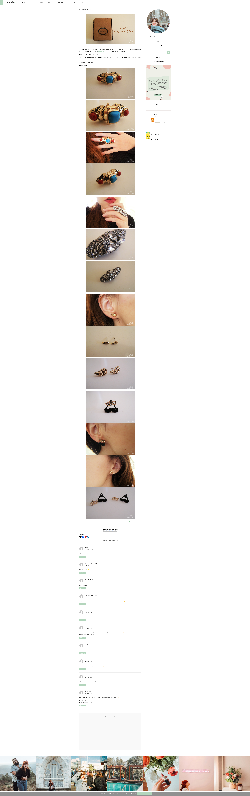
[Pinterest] (159, 45)
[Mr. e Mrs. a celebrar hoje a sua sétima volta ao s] (18, 773)
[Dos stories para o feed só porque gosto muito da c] (161, 773)
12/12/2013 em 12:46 (89, 661)
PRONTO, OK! (141, 793)
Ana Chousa (88, 691)
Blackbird (88, 660)
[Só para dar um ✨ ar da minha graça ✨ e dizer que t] (196, 773)
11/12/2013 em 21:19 (89, 628)
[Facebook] (155, 45)
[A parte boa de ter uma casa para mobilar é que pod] (232, 773)
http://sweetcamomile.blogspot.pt (86, 702)
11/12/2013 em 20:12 (89, 581)
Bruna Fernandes (90, 563)
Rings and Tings (101, 51)
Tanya (86, 547)
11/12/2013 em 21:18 (89, 612)
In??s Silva (88, 579)
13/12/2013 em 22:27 (89, 693)
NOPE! (149, 793)
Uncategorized (82, 9)
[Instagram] (162, 45)
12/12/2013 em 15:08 (89, 677)
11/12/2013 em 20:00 (89, 549)
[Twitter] (157, 45)
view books (163, 124)
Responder (82, 572)
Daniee (87, 611)
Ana (156, 118)
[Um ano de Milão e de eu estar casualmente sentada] (53, 773)
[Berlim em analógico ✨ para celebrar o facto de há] (89, 773)
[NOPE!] (248, 793)
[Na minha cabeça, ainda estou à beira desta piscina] (125, 773)
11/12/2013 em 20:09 (89, 565)
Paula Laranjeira (90, 595)
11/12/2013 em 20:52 (89, 596)
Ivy (85, 644)
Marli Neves (88, 626)
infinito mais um (12, 2)
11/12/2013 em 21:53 (89, 645)
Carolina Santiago (90, 675)
